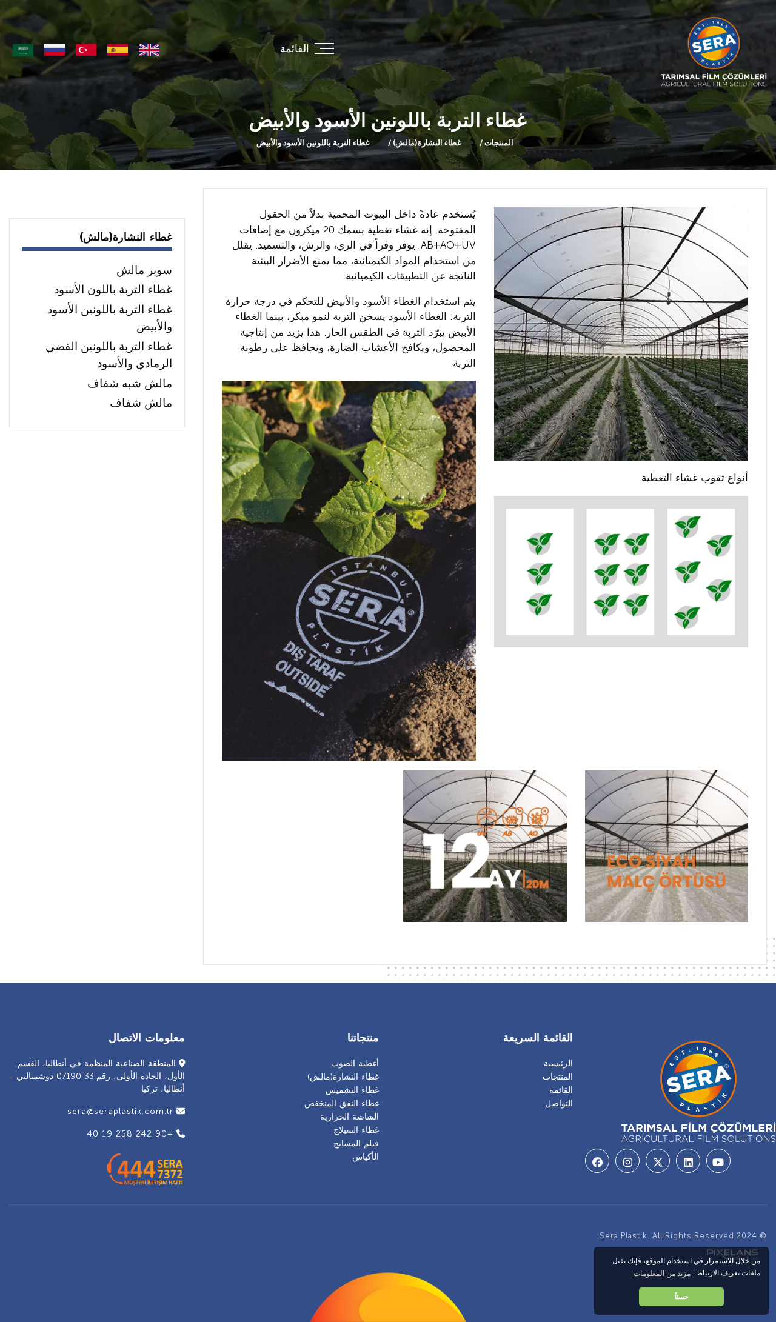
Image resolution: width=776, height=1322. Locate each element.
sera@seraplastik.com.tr (121, 1111)
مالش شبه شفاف (129, 383)
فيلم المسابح (356, 1143)
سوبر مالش (144, 270)
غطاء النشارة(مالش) (426, 142)
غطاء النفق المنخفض (341, 1103)
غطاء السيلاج (356, 1130)
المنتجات (498, 142)
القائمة (561, 1090)
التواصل (559, 1103)
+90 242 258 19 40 (131, 1134)
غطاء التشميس (352, 1090)
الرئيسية (558, 1063)
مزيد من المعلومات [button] (662, 1273)
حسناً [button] (682, 1296)
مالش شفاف (141, 403)
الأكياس (365, 1157)
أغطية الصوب (355, 1063)
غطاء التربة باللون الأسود (113, 289)
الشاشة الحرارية (349, 1117)
